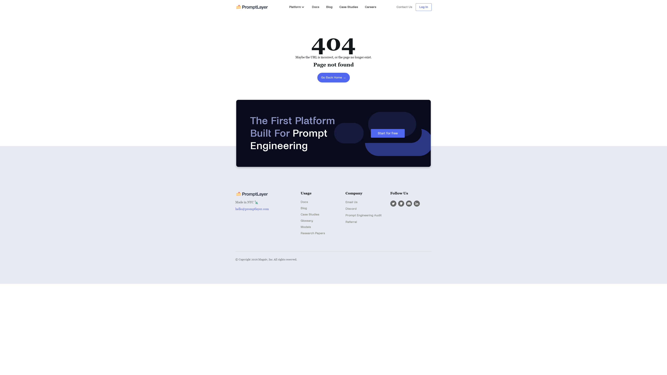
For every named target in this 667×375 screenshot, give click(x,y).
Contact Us (404, 7)
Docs (315, 7)
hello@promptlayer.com (252, 209)
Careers (370, 7)
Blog (329, 7)
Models (306, 227)
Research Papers (313, 233)
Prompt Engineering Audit (363, 215)
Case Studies (348, 7)
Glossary (307, 220)
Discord (351, 208)
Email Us (351, 202)
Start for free (388, 133)
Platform (295, 7)
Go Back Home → (333, 77)
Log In (423, 7)
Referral (351, 222)
